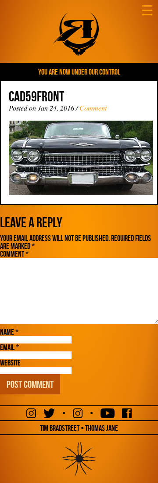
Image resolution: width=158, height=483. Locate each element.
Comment (93, 107)
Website (10, 362)
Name (9, 332)
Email (9, 347)
